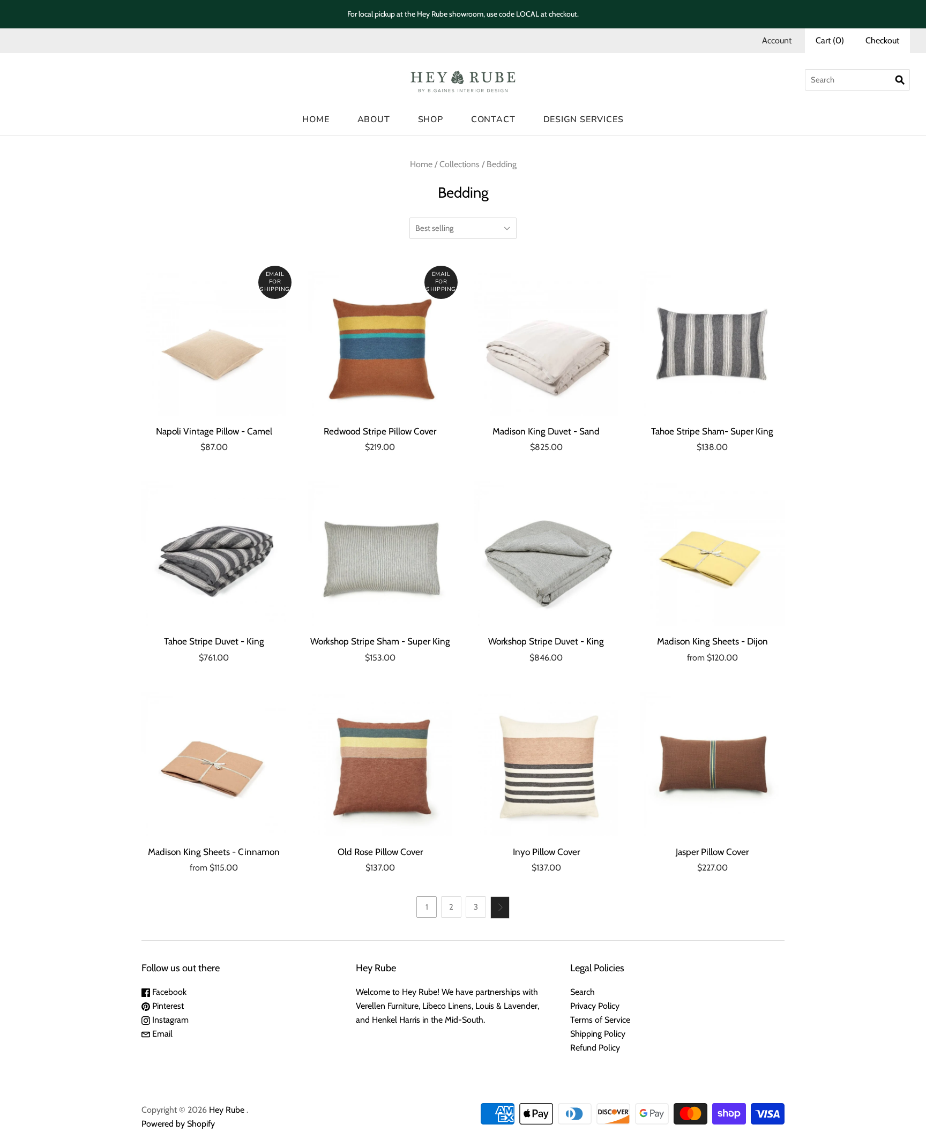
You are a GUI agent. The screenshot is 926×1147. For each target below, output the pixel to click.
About (373, 119)
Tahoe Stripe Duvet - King (214, 641)
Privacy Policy (594, 1006)
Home (315, 119)
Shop (430, 119)
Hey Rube (226, 1110)
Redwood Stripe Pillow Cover (380, 431)
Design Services (583, 119)
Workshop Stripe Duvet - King (546, 641)
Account (776, 40)
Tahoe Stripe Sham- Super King (712, 431)
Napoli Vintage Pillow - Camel (214, 431)
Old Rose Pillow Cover (380, 851)
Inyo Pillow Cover (546, 851)
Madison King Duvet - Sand (546, 431)
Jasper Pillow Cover (712, 851)
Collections (459, 164)
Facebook (168, 992)
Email (161, 1034)
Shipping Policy (597, 1034)
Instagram (169, 1020)
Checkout (882, 40)
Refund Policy (595, 1048)
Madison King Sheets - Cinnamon (214, 851)
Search (582, 992)
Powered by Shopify (178, 1124)
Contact (493, 119)
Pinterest (167, 1006)
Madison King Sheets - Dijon (712, 641)
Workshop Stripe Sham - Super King (380, 641)
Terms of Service (600, 1020)
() (830, 40)
